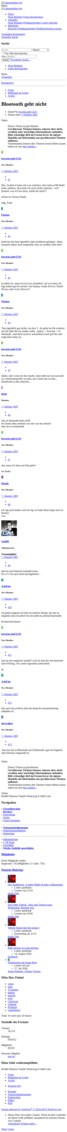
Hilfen (11, 1100)
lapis (10, 986)
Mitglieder (13, 25)
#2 (9, 236)
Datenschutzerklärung (14, 830)
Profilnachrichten (32, 22)
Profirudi (12, 1007)
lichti (4, 394)
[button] (4, 5)
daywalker (7, 723)
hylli (10, 998)
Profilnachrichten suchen (49, 28)
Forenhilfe (8, 845)
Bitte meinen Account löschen (23, 948)
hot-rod (11, 995)
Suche (6, 817)
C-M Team (8, 842)
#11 (10, 655)
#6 (9, 415)
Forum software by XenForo (31, 1109)
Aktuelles (13, 20)
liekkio (11, 992)
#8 (9, 504)
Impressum (8, 833)
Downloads (9, 814)
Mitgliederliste (10, 839)
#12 (10, 702)
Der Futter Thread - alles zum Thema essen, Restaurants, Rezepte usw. (30, 906)
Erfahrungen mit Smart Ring (22, 962)
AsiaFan (6, 586)
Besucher (12, 28)
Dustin (5, 483)
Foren (11, 14)
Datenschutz (14, 1097)
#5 (9, 370)
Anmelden (6, 77)
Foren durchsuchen (33, 17)
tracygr (11, 1056)
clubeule (12, 1004)
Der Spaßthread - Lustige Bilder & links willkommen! (35, 884)
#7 (9, 460)
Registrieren (7, 83)
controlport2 (14, 1010)
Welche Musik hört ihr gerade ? (24, 927)
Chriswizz (13, 1001)
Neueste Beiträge (12, 870)
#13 (10, 744)
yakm (10, 983)
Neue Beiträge (15, 17)
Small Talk (13, 893)
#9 (9, 565)
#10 (10, 607)
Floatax (5, 215)
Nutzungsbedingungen (15, 827)
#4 (9, 322)
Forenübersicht (11, 808)
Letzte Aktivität (49, 22)
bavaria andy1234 (27, 111)
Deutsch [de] (14, 1086)
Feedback (13, 956)
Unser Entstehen (11, 820)
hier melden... (30, 146)
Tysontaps (13, 989)
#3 (9, 278)
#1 (9, 179)
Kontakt (12, 1091)
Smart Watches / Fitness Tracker (24, 971)
